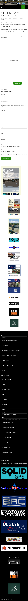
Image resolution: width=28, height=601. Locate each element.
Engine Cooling (5, 402)
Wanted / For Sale (4, 450)
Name (2, 127)
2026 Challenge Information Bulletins (13, 432)
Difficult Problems (6, 392)
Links (7, 442)
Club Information (5, 352)
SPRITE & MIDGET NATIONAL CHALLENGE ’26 (11, 424)
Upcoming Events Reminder (6, 90)
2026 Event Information (8, 427)
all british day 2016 (6, 447)
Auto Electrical (5, 407)
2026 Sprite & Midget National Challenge (11, 419)
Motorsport (7, 434)
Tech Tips (3, 384)
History (4, 337)
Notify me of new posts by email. (8, 151)
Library (3, 370)
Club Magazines (4, 345)
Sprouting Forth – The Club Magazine (10, 347)
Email (2, 133)
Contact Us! (7, 445)
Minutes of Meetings (6, 368)
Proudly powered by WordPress (6, 599)
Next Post (3, 95)
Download (17, 83)
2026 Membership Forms (7, 381)
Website (3, 139)
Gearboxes (4, 386)
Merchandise (5, 357)
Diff (3, 394)
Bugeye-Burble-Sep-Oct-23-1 (6, 84)
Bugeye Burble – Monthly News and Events (11, 350)
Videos (7, 439)
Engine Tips (4, 399)
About (2, 335)
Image (3, 18)
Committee (4, 373)
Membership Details (5, 375)
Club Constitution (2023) (7, 365)
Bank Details (5, 363)
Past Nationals (8, 437)
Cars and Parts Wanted (7, 455)
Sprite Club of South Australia (9, 7)
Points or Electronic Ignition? (9, 414)
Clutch (3, 409)
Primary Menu (26, 7)
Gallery (2, 417)
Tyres (3, 397)
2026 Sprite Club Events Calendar (9, 355)
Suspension (4, 404)
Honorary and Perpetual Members (9, 340)
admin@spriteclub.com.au (21, 463)
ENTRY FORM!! (8, 429)
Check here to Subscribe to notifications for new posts (14, 154)
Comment (3, 110)
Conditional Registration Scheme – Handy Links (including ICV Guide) (12, 379)
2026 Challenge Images (8, 422)
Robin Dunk (15, 18)
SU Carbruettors (6, 389)
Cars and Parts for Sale (7, 452)
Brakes (3, 412)
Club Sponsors (5, 360)
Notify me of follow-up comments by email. (11, 146)
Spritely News (4, 342)
